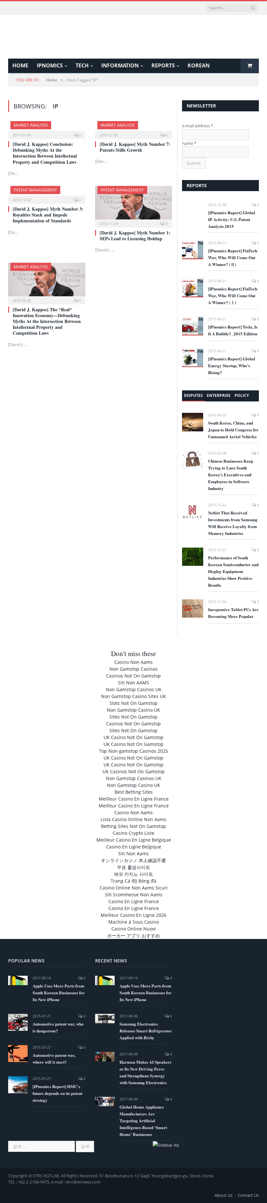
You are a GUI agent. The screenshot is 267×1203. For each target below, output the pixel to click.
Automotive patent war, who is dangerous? (58, 1027)
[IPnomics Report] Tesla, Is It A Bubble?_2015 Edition (233, 330)
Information (120, 65)
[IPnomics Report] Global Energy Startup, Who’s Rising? (231, 365)
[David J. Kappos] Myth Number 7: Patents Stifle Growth (135, 147)
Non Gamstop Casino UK (133, 710)
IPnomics (50, 65)
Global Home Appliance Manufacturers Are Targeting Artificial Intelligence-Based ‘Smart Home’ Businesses (143, 1120)
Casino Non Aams (133, 662)
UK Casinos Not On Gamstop (134, 771)
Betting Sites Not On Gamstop (133, 826)
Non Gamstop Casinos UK (134, 689)
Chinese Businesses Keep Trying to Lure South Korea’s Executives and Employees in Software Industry (230, 474)
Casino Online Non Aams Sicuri (134, 888)
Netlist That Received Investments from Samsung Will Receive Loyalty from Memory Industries (233, 523)
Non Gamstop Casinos (133, 669)
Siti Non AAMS (133, 682)
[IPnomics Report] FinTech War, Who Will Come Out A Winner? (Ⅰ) (232, 295)
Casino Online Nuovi (133, 929)
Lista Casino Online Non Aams (133, 819)
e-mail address (197, 126)
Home (20, 65)
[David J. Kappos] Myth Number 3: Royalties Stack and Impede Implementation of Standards (48, 214)
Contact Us (248, 1195)
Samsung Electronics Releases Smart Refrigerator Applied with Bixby (145, 1031)
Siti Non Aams (133, 853)
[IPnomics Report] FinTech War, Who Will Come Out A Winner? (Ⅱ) (232, 257)
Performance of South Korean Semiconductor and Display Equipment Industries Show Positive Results (233, 571)
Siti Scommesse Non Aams (133, 894)
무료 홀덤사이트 (133, 867)
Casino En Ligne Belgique (133, 847)
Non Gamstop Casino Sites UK (133, 696)
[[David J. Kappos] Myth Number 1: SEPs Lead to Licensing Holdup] (133, 204)
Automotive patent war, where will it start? (54, 1058)
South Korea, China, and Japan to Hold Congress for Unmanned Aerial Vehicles (233, 430)
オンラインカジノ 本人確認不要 (133, 860)
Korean (199, 65)
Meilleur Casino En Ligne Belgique (133, 840)
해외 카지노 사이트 (133, 874)
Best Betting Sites (134, 792)
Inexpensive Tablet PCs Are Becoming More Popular (233, 612)
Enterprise (219, 395)
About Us (223, 1195)
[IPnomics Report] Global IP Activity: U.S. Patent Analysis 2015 (231, 219)
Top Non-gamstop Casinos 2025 (133, 751)
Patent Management (35, 190)
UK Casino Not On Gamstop (133, 737)
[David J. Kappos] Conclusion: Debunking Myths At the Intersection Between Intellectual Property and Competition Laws (45, 153)
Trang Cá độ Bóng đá (133, 881)
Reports (163, 65)
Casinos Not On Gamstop (133, 676)
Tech (82, 65)
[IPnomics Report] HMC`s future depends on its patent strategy (57, 1093)
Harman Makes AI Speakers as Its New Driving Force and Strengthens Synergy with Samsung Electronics (145, 1072)
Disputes (193, 395)
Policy (241, 395)
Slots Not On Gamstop (133, 703)
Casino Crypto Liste (133, 833)
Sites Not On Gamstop (133, 717)
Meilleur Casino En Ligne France (134, 799)
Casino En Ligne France (133, 901)
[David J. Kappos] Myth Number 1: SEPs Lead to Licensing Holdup (135, 235)
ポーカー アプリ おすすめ (133, 935)
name (189, 143)
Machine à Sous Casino (133, 922)
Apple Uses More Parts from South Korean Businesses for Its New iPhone (59, 992)
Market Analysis (31, 125)
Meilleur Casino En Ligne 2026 (133, 915)
